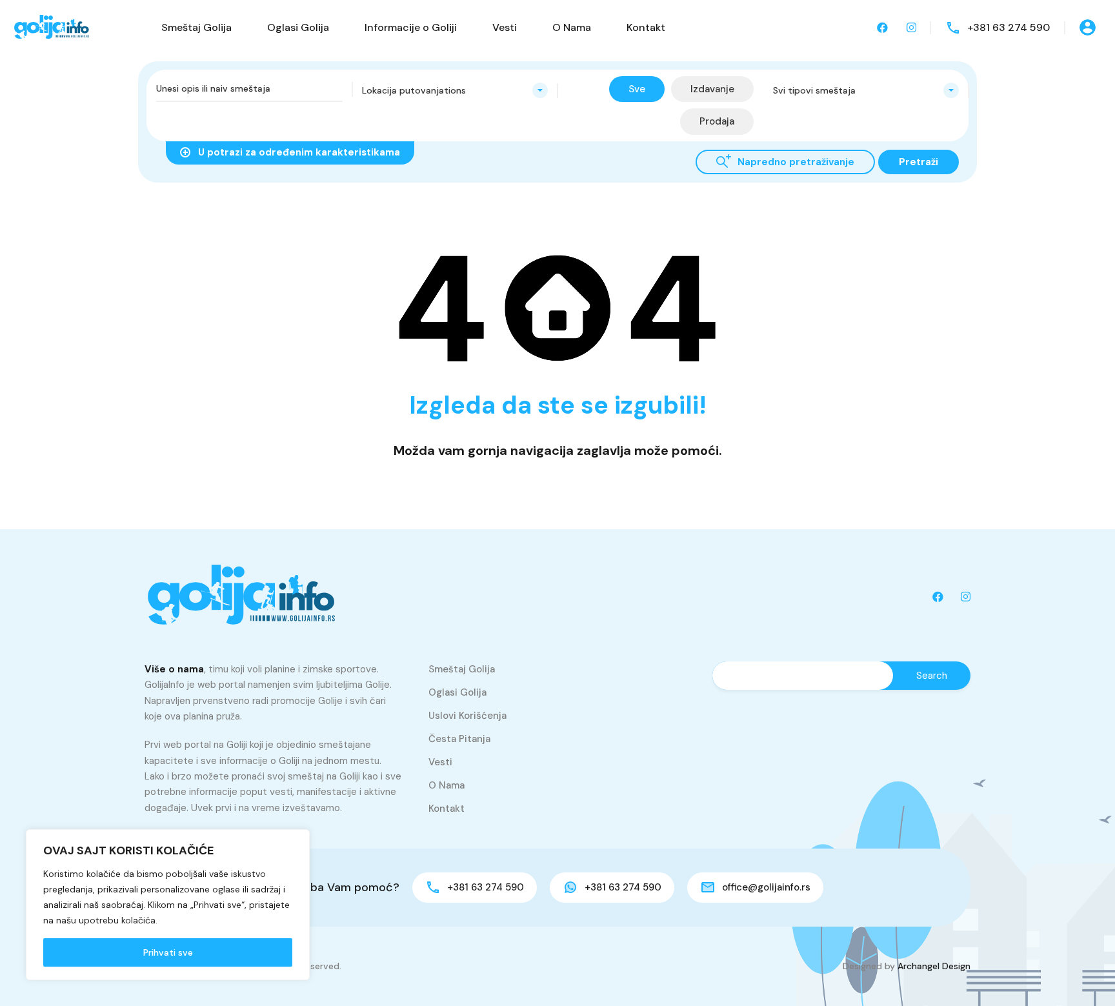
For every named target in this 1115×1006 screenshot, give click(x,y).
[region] (168, 904)
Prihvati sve (168, 952)
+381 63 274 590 (1008, 27)
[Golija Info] (51, 27)
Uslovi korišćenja (467, 715)
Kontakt (646, 27)
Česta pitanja (459, 738)
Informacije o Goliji (411, 27)
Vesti (504, 27)
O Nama (571, 27)
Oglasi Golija (298, 27)
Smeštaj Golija (196, 27)
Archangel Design (934, 966)
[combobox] (455, 90)
